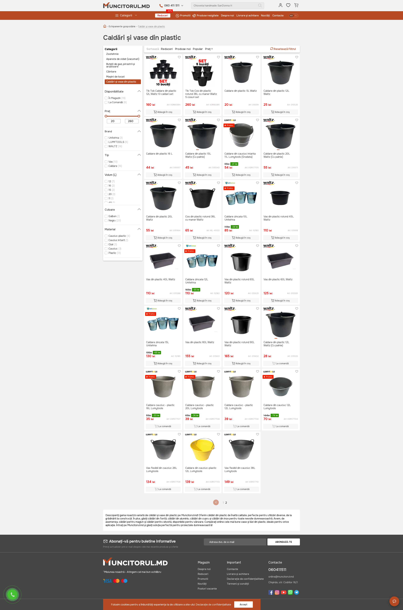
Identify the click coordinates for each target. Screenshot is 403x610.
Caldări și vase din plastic (121, 82)
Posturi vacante (207, 588)
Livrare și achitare (247, 15)
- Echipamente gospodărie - (122, 26)
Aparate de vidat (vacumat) (122, 59)
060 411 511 (171, 5)
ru (296, 15)
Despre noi (227, 15)
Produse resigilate (208, 15)
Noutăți (265, 15)
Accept (243, 604)
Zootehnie (112, 54)
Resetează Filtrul (284, 49)
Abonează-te (283, 542)
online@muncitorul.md (281, 576)
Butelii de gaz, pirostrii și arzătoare (120, 65)
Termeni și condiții (238, 583)
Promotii (185, 15)
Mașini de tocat (115, 76)
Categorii (126, 15)
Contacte (278, 15)
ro (291, 15)
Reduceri (163, 15)
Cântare (111, 71)
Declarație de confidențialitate (245, 579)
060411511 (277, 569)
